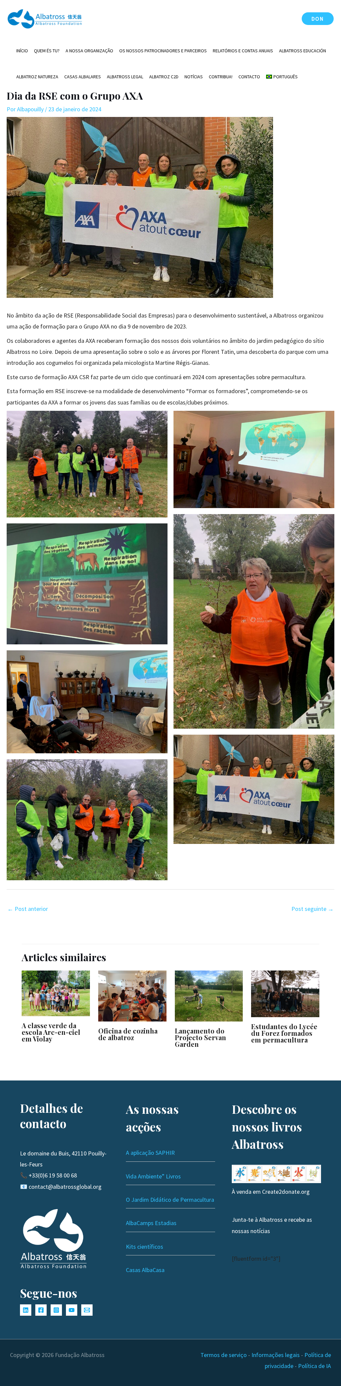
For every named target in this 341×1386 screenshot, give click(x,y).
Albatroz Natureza (37, 77)
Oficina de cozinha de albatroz (128, 1034)
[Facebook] (41, 1310)
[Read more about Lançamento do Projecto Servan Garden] (209, 995)
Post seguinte (312, 909)
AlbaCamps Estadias (151, 1223)
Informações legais (275, 1355)
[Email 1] (87, 1310)
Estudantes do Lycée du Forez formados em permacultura (284, 1033)
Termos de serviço (223, 1355)
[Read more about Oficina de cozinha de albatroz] (132, 995)
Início (22, 51)
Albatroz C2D (163, 77)
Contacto (249, 77)
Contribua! (220, 77)
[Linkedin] (25, 1310)
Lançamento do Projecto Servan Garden (200, 1037)
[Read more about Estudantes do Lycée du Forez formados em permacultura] (285, 993)
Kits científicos (144, 1246)
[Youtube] (71, 1310)
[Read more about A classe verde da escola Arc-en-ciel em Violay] (56, 992)
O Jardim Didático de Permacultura (170, 1199)
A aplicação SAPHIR (150, 1152)
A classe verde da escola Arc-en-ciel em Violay (51, 1032)
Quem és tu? (47, 51)
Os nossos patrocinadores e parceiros (163, 51)
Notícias (193, 77)
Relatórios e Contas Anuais (243, 51)
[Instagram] (56, 1310)
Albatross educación (302, 51)
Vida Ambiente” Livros (153, 1176)
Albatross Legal (125, 77)
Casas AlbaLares (82, 77)
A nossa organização (89, 51)
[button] (317, 18)
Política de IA (314, 1366)
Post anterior (27, 909)
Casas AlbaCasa (145, 1270)
